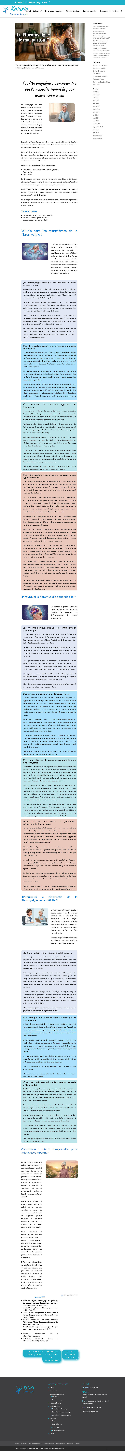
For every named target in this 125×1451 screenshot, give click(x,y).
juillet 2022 (96, 130)
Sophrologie (55, 1396)
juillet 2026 (96, 95)
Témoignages (56, 1427)
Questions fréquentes (58, 1430)
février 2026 (96, 109)
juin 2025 (95, 115)
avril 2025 (96, 121)
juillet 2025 (96, 112)
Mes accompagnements (53, 11)
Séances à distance (73, 11)
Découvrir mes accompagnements (34, 1353)
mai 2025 (96, 118)
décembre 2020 (97, 135)
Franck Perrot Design (57, 1448)
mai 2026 (96, 100)
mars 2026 (96, 106)
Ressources (104, 11)
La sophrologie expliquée (100, 76)
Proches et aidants (98, 79)
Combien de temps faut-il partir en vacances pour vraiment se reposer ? (100, 43)
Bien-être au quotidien (99, 68)
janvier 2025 (96, 124)
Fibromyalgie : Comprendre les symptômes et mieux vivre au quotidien (47, 64)
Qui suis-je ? (37, 11)
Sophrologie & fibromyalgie (60, 1409)
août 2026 (96, 92)
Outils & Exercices (57, 1424)
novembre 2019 (97, 138)
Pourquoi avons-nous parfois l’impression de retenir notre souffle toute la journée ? (101, 55)
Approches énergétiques (100, 65)
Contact (115, 11)
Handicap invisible (89, 11)
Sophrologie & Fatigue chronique (61, 1415)
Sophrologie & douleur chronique (61, 1412)
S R (18, 68)
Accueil (28, 11)
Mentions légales (36, 1448)
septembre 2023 (98, 127)
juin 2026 (95, 97)
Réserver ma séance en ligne (70, 1354)
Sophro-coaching (57, 1400)
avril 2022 (96, 132)
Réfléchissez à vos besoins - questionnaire (51, 1356)
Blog (53, 1421)
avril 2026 (96, 103)
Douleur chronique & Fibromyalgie (35, 68)
